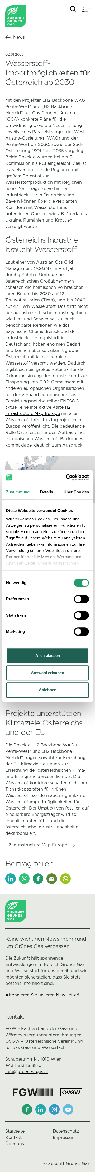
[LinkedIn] (10, 878)
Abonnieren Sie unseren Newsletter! (42, 994)
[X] (24, 878)
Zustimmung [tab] (18, 492)
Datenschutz (66, 1131)
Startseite (15, 1131)
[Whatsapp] (65, 878)
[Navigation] (86, 9)
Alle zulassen (47, 655)
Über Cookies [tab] (76, 492)
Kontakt (13, 1137)
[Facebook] (38, 878)
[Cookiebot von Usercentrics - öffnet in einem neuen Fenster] (67, 477)
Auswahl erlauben (47, 673)
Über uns (14, 1143)
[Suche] (73, 9)
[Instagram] (54, 1109)
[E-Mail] (51, 878)
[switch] (81, 599)
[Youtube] (68, 1109)
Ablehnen (47, 690)
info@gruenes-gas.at (26, 1071)
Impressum (64, 1137)
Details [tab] (46, 492)
